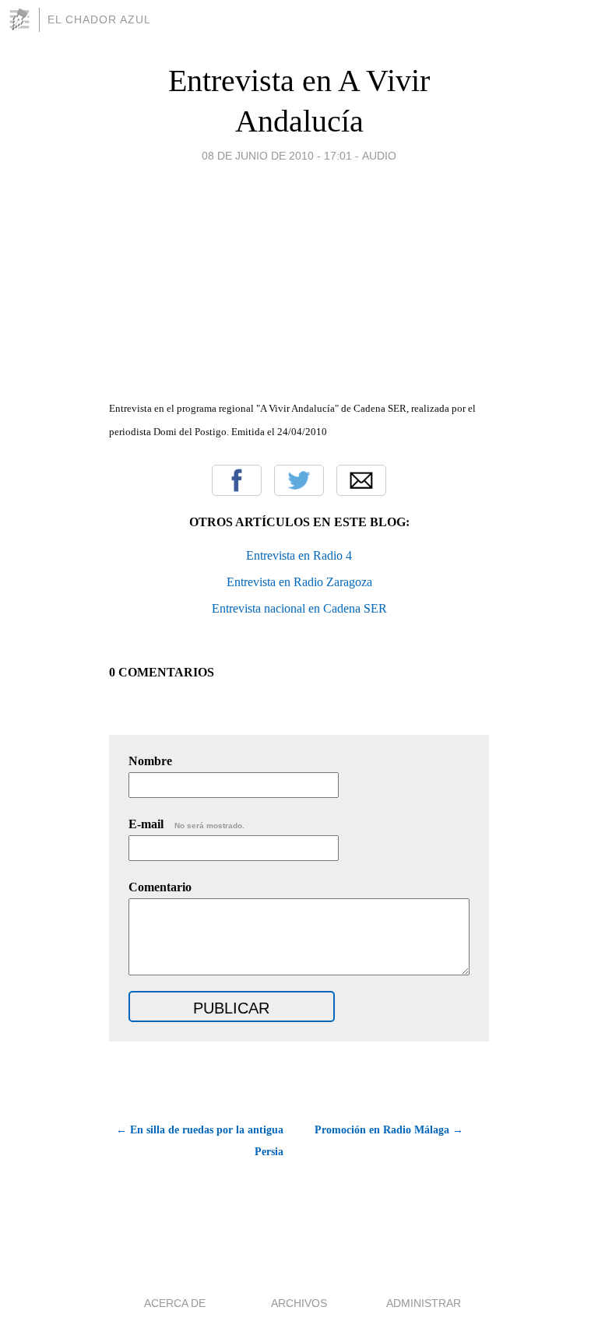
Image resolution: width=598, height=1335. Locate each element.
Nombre (150, 761)
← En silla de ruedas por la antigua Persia (199, 1141)
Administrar (423, 1303)
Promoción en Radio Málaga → (389, 1130)
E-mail (186, 824)
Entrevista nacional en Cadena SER (299, 608)
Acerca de (175, 1303)
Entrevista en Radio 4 (299, 555)
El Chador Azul (99, 19)
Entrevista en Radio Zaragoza (299, 581)
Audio (379, 155)
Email (361, 480)
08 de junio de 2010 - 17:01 (277, 155)
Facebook (237, 480)
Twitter (299, 480)
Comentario (160, 887)
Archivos (299, 1303)
